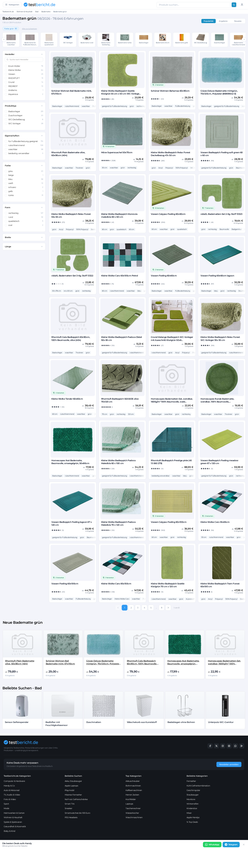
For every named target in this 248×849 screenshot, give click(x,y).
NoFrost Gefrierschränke (76, 799)
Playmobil (69, 790)
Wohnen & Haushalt (24, 11)
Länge (8, 246)
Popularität (208, 21)
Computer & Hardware (14, 781)
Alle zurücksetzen (29, 29)
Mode (6, 808)
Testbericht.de (8, 11)
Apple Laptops (71, 785)
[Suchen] (234, 4)
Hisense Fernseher (73, 794)
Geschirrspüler (193, 790)
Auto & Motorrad (11, 790)
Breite (8, 237)
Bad (36, 11)
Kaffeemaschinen (134, 790)
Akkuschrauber (133, 781)
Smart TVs (69, 803)
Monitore (191, 799)
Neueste (237, 21)
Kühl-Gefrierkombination (198, 785)
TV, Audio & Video (12, 794)
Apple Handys (193, 817)
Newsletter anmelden (229, 764)
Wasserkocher (132, 813)
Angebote (223, 21)
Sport (6, 803)
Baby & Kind (9, 831)
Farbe (8, 165)
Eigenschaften (12, 135)
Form (7, 207)
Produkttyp (10, 106)
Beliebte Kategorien (197, 776)
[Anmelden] (242, 4)
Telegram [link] (233, 844)
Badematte (46, 11)
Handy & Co (9, 785)
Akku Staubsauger (73, 781)
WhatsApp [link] (214, 844)
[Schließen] (244, 845)
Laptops (129, 803)
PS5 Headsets (71, 817)
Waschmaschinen (134, 817)
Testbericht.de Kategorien (17, 776)
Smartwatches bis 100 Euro (77, 813)
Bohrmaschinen (133, 785)
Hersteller (9, 54)
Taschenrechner (133, 808)
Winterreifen (192, 803)
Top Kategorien (134, 776)
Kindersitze (192, 808)
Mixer (189, 813)
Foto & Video (10, 799)
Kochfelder (131, 799)
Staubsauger (193, 794)
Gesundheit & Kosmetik (15, 826)
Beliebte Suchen (73, 776)
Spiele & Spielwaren (13, 822)
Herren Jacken (132, 794)
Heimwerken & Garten (14, 813)
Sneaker (68, 808)
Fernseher (191, 781)
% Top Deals (192, 822)
